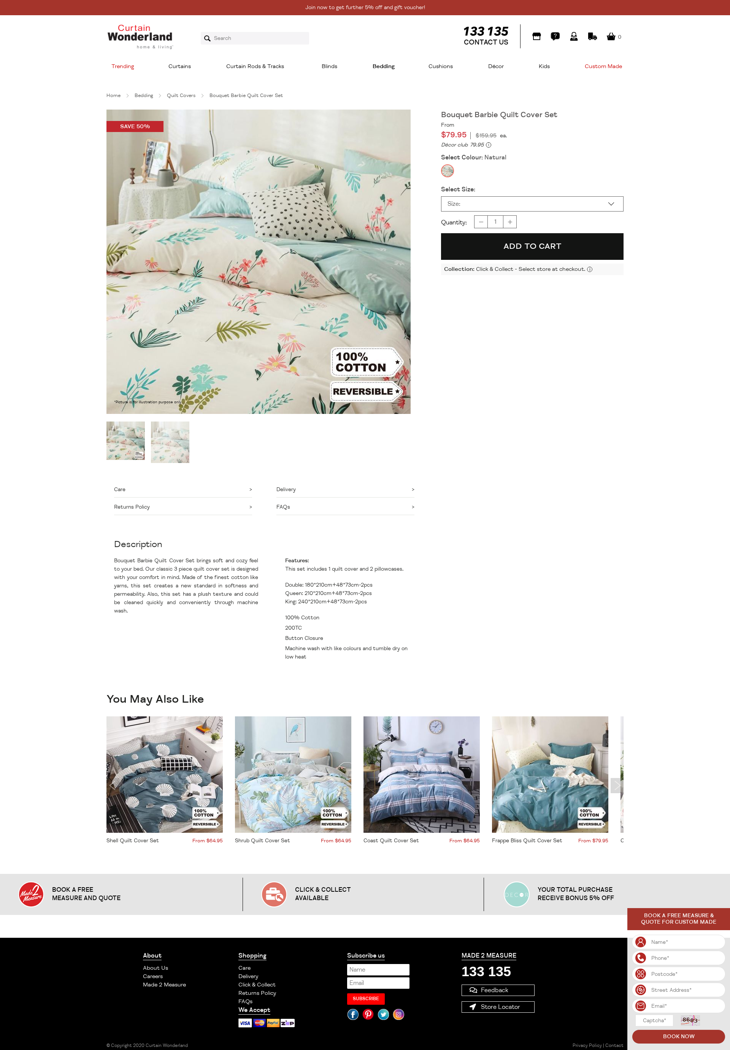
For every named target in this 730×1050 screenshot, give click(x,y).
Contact (614, 1045)
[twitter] (383, 1014)
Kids (544, 66)
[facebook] (353, 1014)
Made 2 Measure (164, 984)
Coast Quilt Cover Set (391, 840)
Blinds (329, 66)
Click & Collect (257, 984)
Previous (112, 785)
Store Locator (500, 1007)
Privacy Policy (587, 1045)
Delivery (248, 976)
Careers (153, 976)
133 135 (486, 971)
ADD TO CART (532, 246)
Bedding (384, 66)
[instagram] (398, 1014)
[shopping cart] (611, 36)
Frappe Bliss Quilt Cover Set (527, 840)
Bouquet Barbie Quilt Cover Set (246, 95)
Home (113, 95)
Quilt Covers (181, 95)
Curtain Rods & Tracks (255, 66)
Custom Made (603, 66)
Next (617, 785)
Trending (122, 66)
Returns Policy (257, 993)
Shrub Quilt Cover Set (262, 840)
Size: (454, 204)
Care (244, 968)
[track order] (592, 36)
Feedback (494, 990)
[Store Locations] (536, 36)
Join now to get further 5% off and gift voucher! (365, 7)
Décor (496, 66)
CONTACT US (486, 42)
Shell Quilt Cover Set (132, 840)
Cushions (440, 66)
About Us (155, 968)
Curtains (179, 66)
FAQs (245, 1001)
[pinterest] (368, 1014)
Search (210, 38)
